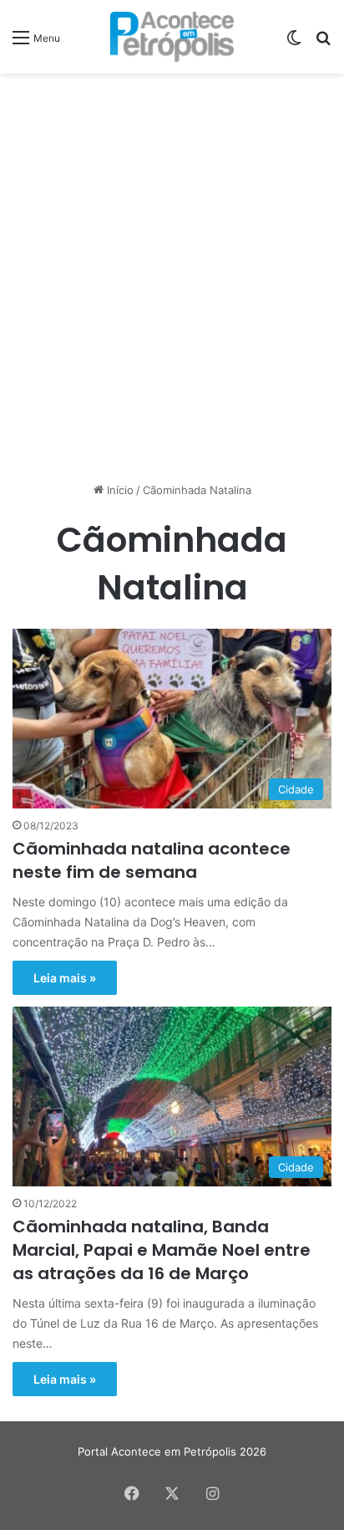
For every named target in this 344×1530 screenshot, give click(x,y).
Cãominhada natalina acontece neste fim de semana (152, 860)
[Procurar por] (323, 43)
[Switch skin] (294, 43)
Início (119, 490)
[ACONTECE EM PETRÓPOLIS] (172, 37)
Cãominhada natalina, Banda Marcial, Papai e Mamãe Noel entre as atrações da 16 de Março (162, 1250)
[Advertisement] (172, 262)
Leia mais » (64, 978)
